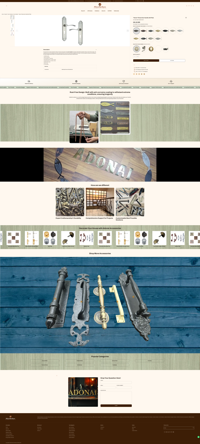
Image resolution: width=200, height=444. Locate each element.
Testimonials (116, 10)
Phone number (120, 385)
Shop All (83, 10)
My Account (39, 427)
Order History (39, 428)
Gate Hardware (71, 432)
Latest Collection (71, 437)
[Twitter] (137, 1)
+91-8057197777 (140, 71)
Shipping (139, 24)
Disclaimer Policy (8, 432)
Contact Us (102, 427)
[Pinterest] (141, 1)
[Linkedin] (138, 1)
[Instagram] (140, 1)
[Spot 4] (55, 299)
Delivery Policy (8, 430)
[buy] (72, 30)
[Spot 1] (81, 302)
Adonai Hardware (14, 442)
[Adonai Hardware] (100, 6)
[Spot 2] (133, 297)
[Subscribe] (193, 428)
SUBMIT (116, 405)
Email (102, 385)
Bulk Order (134, 427)
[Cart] (193, 6)
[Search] (187, 6)
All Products (90, 10)
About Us (103, 10)
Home (3, 14)
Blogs (133, 428)
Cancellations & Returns (10, 435)
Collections (97, 10)
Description (103, 390)
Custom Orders (134, 430)
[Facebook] (135, 1)
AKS (20, 442)
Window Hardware (72, 435)
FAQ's (7, 427)
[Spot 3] (117, 302)
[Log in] (191, 6)
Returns (102, 428)
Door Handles (15, 14)
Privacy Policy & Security (10, 437)
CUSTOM (109, 10)
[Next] (128, 31)
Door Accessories (72, 428)
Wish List (38, 430)
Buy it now (172, 60)
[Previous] (17, 31)
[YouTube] (143, 1)
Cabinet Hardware (72, 430)
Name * (102, 380)
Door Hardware (10, 14)
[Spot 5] (99, 302)
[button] (6, 6)
